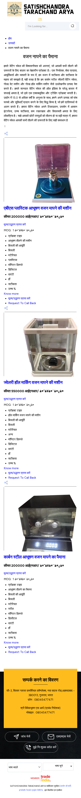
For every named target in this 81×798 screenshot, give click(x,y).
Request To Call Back (22, 303)
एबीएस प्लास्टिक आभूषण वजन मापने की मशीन (37, 208)
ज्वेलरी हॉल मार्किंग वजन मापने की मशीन (33, 382)
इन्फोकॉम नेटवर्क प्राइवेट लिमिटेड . (31, 790)
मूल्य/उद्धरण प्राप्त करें (15, 224)
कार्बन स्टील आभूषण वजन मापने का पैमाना (34, 557)
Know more (11, 293)
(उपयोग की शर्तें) (65, 786)
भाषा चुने (59, 765)
